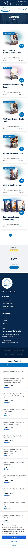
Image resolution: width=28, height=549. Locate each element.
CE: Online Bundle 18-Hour (13, 153)
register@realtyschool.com (9, 2)
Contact (5, 320)
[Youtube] (10, 291)
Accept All (14, 537)
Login (16, 4)
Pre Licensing (7, 200)
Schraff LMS (19, 354)
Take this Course (14, 267)
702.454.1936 (23, 2)
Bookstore (5, 326)
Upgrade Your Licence (8, 306)
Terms (12, 354)
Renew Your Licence (8, 303)
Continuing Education (9, 33)
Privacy (7, 354)
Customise (14, 541)
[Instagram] (6, 291)
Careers (5, 309)
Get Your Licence (7, 301)
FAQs (4, 323)
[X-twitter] (14, 291)
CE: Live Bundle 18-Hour (12, 185)
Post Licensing (7, 67)
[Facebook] (5, 4)
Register (22, 4)
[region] (14, 535)
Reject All (14, 545)
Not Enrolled (14, 250)
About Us (5, 318)
